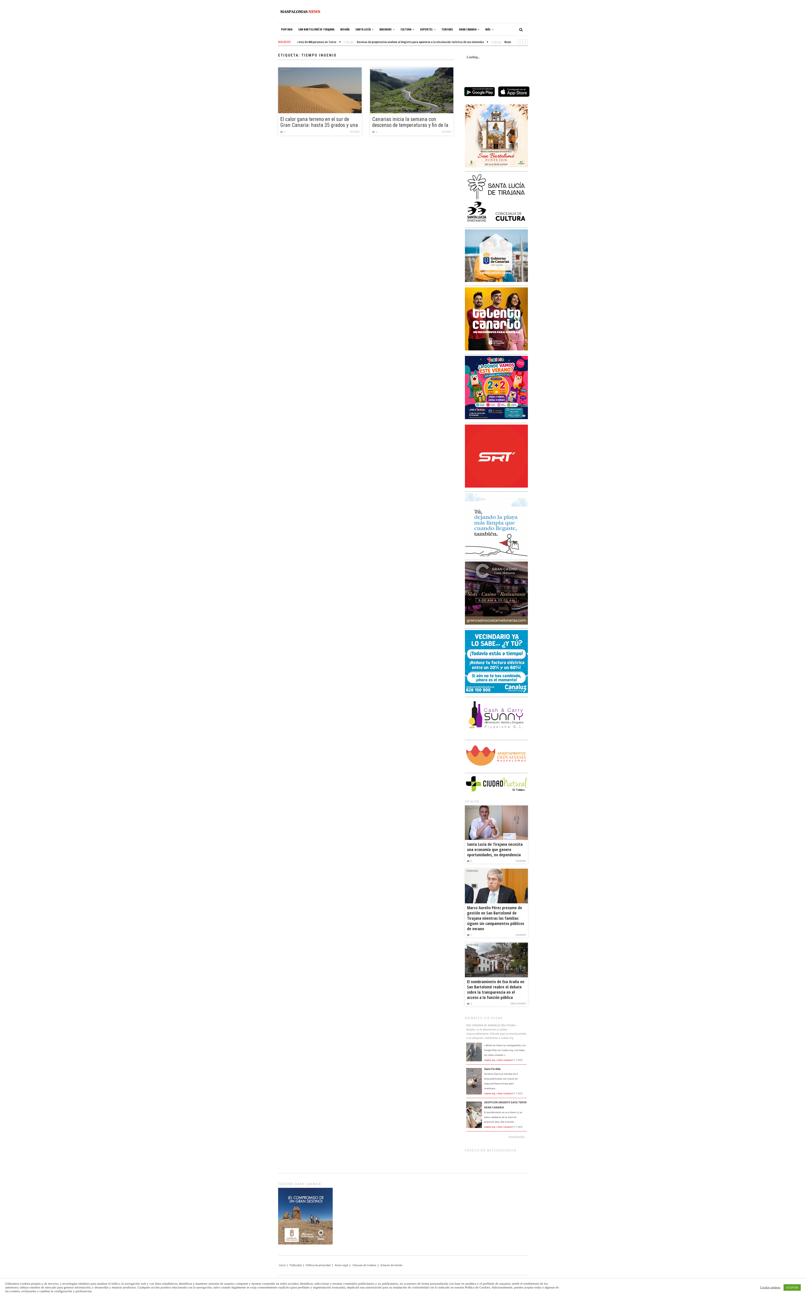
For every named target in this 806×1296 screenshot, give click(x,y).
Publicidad (296, 1265)
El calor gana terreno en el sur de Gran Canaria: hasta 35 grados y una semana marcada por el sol (319, 122)
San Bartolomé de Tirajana (316, 29)
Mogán (344, 29)
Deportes (426, 29)
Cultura (405, 29)
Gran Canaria (467, 29)
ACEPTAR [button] (792, 1287)
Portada (286, 29)
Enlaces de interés (391, 1265)
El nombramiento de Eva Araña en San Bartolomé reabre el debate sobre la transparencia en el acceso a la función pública (495, 989)
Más (488, 29)
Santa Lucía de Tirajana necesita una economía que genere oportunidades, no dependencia (495, 849)
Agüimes (355, 132)
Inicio (282, 1265)
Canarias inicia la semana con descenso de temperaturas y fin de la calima (410, 122)
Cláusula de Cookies (364, 1265)
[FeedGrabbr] (496, 1136)
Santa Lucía (363, 29)
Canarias (520, 861)
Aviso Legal (341, 1265)
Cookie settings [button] (770, 1287)
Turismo (447, 29)
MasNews (385, 29)
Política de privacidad (318, 1265)
